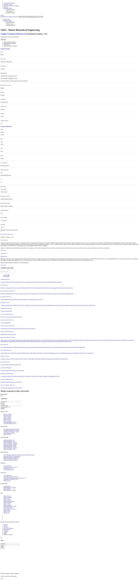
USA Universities (7, 475)
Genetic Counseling (88, 353)
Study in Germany (7, 414)
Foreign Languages (26, 305)
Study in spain (6, 498)
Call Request (6, 44)
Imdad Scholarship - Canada (9, 445)
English (10, 8)
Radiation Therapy (59, 293)
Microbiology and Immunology (73, 353)
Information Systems (41, 282)
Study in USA (6, 511)
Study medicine (7, 486)
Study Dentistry (7, 489)
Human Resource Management (51, 288)
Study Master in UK (8, 468)
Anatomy (67, 341)
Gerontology (71, 340)
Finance (26, 288)
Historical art (36, 305)
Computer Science (6, 311)
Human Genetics (45, 353)
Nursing (49, 293)
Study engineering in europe (9, 506)
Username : (3, 543)
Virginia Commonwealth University (14, 34)
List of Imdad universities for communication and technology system (19, 455)
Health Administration (38, 347)
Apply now (3, 39)
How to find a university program (11, 5)
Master (6, 276)
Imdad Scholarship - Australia (10, 448)
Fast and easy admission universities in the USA (14, 478)
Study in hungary (7, 505)
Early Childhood (45, 376)
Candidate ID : (4, 401)
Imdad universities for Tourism (10, 460)
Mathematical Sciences (36, 299)
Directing (4, 388)
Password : (3, 545)
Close (2, 578)
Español (13, 12)
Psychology (60, 305)
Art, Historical (18, 359)
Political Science (17, 317)
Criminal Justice (6, 382)
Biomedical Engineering (8, 293)
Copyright (5, 531)
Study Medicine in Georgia (9, 490)
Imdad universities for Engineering (11, 457)
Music (26, 328)
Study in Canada (7, 434)
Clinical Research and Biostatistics (57, 340)
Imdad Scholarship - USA (9, 441)
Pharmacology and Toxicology (9, 340)
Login (2, 546)
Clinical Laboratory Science (23, 293)
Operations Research (66, 288)
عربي (11, 11)
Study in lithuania (7, 502)
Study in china (6, 510)
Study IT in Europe (7, 507)
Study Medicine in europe (9, 509)
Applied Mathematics (7, 299)
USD (9, 19)
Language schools (7, 4)
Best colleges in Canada (8, 433)
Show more (3, 250)
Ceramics (26, 359)
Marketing (19, 328)
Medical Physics (81, 340)
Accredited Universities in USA (10, 476)
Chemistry (18, 282)
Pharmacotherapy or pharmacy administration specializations (48, 341)
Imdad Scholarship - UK (9, 440)
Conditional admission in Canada (11, 431)
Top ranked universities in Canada (11, 429)
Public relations (80, 347)
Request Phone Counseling (24, 16)
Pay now (5, 524)
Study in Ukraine (7, 418)
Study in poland (7, 500)
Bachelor (6, 275)
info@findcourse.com (5, 16)
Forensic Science (6, 317)
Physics (13, 334)
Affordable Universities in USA (10, 479)
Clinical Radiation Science (38, 293)
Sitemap (5, 532)
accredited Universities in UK (10, 467)
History (44, 305)
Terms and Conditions (8, 528)
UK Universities (7, 465)
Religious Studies (70, 305)
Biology (26, 299)
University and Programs (9, 3)
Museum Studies (62, 359)
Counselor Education (7, 376)
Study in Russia (7, 419)
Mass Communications (50, 359)
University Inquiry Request (9, 43)
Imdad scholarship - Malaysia (10, 444)
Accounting (5, 347)
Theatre (32, 328)
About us (5, 7)
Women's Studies (90, 305)
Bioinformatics (28, 353)
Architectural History (7, 305)
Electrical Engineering (28, 282)
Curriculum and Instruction (32, 376)
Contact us (5, 527)
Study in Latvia (6, 503)
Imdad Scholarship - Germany (10, 442)
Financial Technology (36, 288)
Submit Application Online (9, 42)
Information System (18, 370)
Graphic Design (6, 322)
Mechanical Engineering (55, 282)
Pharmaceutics (129, 340)
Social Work (80, 305)
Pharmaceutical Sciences (117, 340)
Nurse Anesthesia (104, 340)
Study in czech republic (8, 501)
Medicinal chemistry (93, 340)
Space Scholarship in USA (9, 423)
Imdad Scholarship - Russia (9, 446)
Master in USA (6, 480)
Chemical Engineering (7, 282)
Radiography (69, 293)
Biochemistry (18, 299)
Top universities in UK (8, 469)
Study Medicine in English (9, 487)
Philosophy (52, 305)
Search (2, 403)
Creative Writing (18, 376)
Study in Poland (7, 417)
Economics (19, 288)
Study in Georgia (7, 420)
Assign (2, 408)
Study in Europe (7, 415)
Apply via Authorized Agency (10, 46)
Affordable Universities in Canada (11, 430)
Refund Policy (6, 529)
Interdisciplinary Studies (8, 328)
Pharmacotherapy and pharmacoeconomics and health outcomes (17, 341)
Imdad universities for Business (10, 458)
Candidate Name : (5, 405)
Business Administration (8, 288)
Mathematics (5, 334)
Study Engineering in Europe (10, 422)
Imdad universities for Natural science (12, 456)
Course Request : (4, 407)
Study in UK (6, 513)
